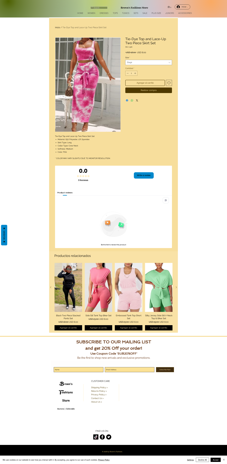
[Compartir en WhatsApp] (132, 100)
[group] (113, 297)
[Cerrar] (223, 460)
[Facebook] (102, 437)
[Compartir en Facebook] (127, 100)
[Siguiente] (176, 287)
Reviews (4, 235)
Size (127, 57)
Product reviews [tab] (65, 192)
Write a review (144, 175)
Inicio (57, 27)
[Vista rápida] (68, 287)
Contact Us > (97, 398)
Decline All (202, 459)
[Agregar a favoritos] (169, 83)
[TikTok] (95, 437)
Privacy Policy (104, 459)
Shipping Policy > (99, 387)
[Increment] (135, 73)
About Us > (96, 402)
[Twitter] (108, 437)
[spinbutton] (131, 73)
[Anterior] (50, 287)
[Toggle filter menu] (166, 200)
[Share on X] (137, 100)
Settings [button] (190, 459)
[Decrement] (127, 73)
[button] (170, 7)
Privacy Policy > (98, 394)
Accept (215, 459)
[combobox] (148, 62)
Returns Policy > (99, 391)
